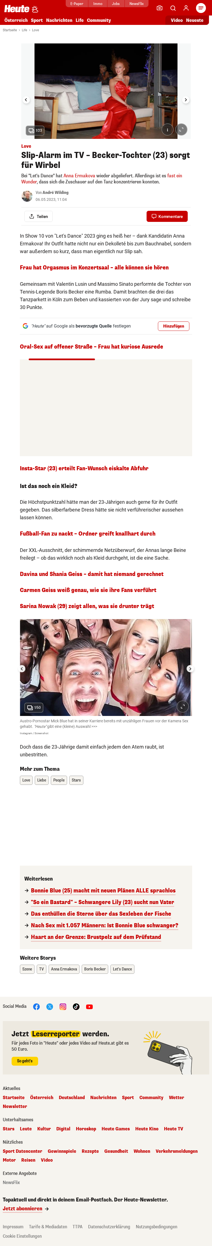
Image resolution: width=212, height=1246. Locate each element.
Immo (97, 3)
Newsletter (15, 1106)
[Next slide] (185, 99)
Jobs (116, 3)
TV (41, 969)
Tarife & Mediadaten (48, 1227)
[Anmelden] (186, 8)
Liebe (41, 780)
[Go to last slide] (26, 99)
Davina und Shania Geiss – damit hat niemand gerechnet (91, 574)
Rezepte (90, 1151)
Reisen (28, 1160)
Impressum (13, 1227)
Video (177, 20)
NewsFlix (136, 3)
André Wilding (55, 192)
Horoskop (86, 1129)
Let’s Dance (122, 969)
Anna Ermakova (79, 176)
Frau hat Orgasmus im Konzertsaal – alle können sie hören (94, 267)
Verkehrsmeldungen (177, 1151)
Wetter (176, 1097)
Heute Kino (146, 1129)
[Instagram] (63, 1006)
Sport (37, 20)
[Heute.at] (17, 8)
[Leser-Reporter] (159, 8)
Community (99, 20)
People (59, 780)
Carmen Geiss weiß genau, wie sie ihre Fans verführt (88, 590)
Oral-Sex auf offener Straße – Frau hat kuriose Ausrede (91, 347)
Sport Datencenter (22, 1151)
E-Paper (76, 3)
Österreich (16, 20)
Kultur (44, 1129)
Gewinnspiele (62, 1151)
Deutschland (72, 1097)
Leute (26, 1129)
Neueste (194, 20)
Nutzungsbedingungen (156, 1227)
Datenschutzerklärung (109, 1227)
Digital (63, 1129)
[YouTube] (89, 1006)
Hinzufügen (173, 326)
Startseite (10, 30)
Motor (9, 1160)
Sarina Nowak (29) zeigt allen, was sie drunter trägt (87, 606)
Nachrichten (103, 1097)
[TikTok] (76, 1006)
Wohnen (142, 1151)
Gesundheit (116, 1151)
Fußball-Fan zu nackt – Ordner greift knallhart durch (87, 534)
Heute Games (116, 1129)
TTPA (78, 1227)
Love (35, 30)
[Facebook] (36, 1006)
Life (80, 20)
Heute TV (173, 1129)
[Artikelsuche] (172, 8)
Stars (76, 780)
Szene (27, 969)
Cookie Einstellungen (22, 1236)
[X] (49, 1006)
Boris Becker (95, 969)
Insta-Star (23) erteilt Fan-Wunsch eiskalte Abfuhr (84, 468)
